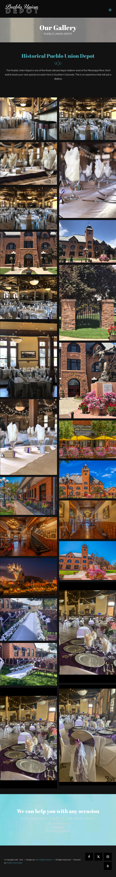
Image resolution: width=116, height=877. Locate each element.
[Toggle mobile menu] (110, 9)
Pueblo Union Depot (14, 863)
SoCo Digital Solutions (43, 860)
